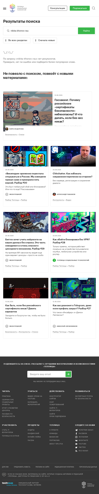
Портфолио (55, 440)
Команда (53, 433)
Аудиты (31, 430)
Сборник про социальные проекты (8, 402)
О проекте (54, 430)
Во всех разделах (17, 40)
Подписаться (80, 8)
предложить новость (22, 467)
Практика (6, 396)
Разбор (24, 200)
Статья (21, 135)
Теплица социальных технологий (73, 260)
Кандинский (33, 433)
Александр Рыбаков (66, 194)
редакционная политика (64, 467)
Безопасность (11, 135)
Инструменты (58, 200)
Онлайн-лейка (34, 437)
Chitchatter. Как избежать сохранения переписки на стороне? (72, 175)
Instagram (83, 437)
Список (35, 332)
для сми (5, 467)
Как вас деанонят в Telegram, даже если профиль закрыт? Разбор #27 (72, 307)
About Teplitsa (56, 444)
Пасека (31, 440)
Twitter (82, 447)
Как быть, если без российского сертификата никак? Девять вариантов (23, 308)
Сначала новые (46, 40)
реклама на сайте (42, 467)
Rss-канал (83, 451)
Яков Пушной (15, 194)
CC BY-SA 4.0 (45, 476)
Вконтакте (83, 440)
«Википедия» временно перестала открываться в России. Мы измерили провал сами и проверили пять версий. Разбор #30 (25, 178)
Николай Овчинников (67, 326)
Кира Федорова (16, 129)
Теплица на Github (10, 436)
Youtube (82, 444)
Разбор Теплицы (12, 200)
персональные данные (88, 467)
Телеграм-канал (86, 430)
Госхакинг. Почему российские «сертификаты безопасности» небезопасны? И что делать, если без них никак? (69, 110)
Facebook (83, 433)
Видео (68, 200)
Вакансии (54, 437)
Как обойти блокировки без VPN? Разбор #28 (71, 241)
